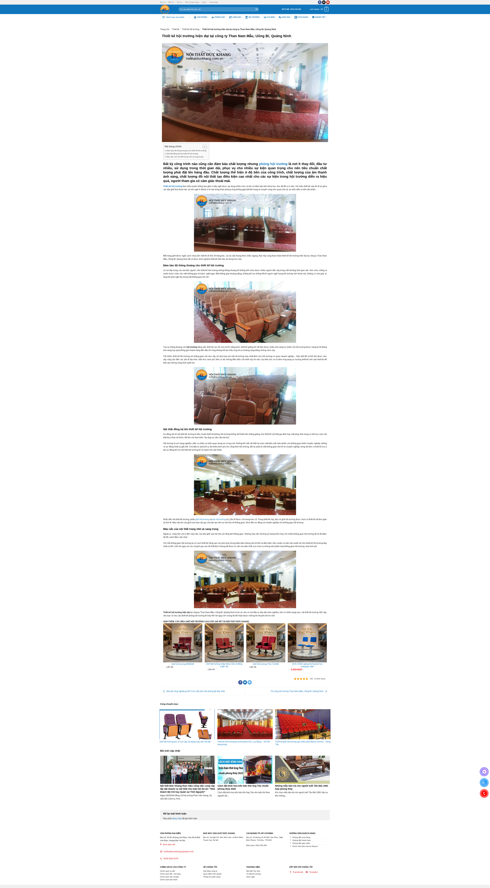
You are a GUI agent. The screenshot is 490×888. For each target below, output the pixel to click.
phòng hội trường (273, 164)
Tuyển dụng (213, 2)
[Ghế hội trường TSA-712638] (265, 642)
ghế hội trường (202, 519)
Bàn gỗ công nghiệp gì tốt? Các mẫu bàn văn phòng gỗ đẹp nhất (195, 691)
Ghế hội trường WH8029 (183, 664)
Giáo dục (286, 17)
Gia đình (271, 17)
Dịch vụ (163, 2)
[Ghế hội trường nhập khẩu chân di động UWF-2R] (224, 642)
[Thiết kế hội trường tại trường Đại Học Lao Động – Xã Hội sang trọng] (245, 724)
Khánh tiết (320, 17)
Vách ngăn (303, 17)
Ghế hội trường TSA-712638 (266, 664)
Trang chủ (164, 29)
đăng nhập (177, 818)
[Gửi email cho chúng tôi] (324, 2)
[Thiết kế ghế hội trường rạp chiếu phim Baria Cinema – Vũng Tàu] (302, 724)
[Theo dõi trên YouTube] (328, 2)
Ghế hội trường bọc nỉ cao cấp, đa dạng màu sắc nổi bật (185, 742)
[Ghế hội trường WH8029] (182, 642)
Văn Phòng (202, 17)
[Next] (325, 648)
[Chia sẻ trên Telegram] (250, 682)
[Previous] (165, 648)
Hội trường (254, 17)
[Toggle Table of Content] (203, 147)
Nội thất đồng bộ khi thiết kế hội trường (182, 154)
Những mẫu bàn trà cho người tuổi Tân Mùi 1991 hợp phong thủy (301, 787)
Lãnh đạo (236, 17)
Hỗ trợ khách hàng (192, 2)
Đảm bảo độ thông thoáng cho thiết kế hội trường (186, 151)
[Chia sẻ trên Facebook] (240, 682)
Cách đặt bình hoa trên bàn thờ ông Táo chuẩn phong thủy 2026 (243, 787)
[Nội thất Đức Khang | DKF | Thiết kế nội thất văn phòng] (167, 9)
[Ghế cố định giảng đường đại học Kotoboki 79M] (307, 642)
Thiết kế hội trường (190, 29)
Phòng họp (220, 17)
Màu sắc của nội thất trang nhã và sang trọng (185, 157)
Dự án (179, 2)
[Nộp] (256, 9)
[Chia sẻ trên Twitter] (245, 682)
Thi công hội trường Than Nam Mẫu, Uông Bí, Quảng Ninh (297, 691)
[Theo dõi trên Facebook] (320, 2)
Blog (204, 2)
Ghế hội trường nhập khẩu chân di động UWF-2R (224, 665)
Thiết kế (171, 2)
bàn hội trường (219, 519)
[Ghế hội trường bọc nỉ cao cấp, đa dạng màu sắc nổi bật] (187, 724)
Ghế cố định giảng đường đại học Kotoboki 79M (307, 665)
